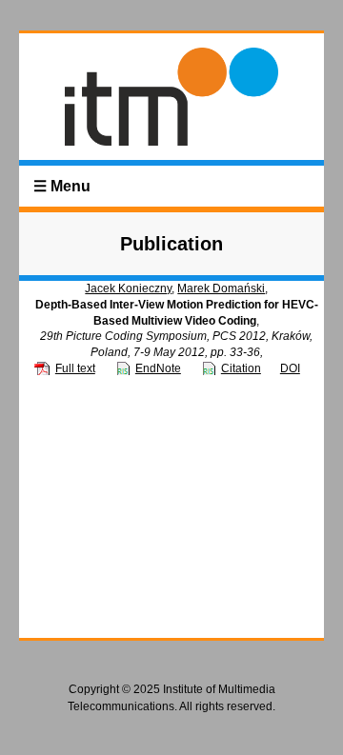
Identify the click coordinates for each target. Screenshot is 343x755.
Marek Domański (221, 288)
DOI (290, 368)
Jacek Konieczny (128, 288)
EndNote (158, 368)
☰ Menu (62, 186)
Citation (241, 368)
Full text (75, 368)
